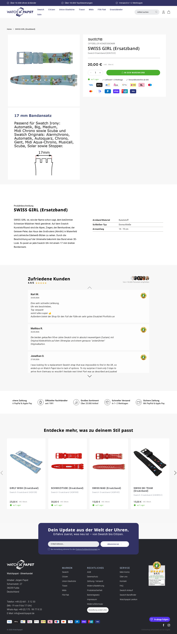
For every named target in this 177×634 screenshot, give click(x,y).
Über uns (123, 576)
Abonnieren (113, 544)
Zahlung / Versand (95, 581)
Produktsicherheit (94, 590)
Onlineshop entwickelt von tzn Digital (155, 630)
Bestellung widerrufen (97, 610)
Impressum (92, 599)
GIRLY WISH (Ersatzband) (24, 488)
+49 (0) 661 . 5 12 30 (25, 602)
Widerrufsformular (95, 604)
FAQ (121, 586)
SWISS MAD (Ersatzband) (106, 488)
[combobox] (147, 12)
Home (9, 29)
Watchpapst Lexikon (128, 599)
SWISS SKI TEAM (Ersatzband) (143, 489)
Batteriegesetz (93, 595)
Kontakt (123, 581)
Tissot (64, 586)
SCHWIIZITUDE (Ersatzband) (67, 488)
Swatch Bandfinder (128, 595)
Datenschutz (92, 576)
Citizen (65, 576)
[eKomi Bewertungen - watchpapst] (157, 574)
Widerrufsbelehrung (95, 586)
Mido (64, 590)
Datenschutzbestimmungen (86, 549)
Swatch (65, 572)
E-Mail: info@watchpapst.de (20, 613)
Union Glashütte (69, 581)
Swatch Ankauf (126, 590)
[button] (40, 9)
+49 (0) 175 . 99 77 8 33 (30, 609)
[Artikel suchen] (156, 12)
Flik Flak (65, 595)
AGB (89, 572)
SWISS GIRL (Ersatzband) (25, 29)
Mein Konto (125, 572)
